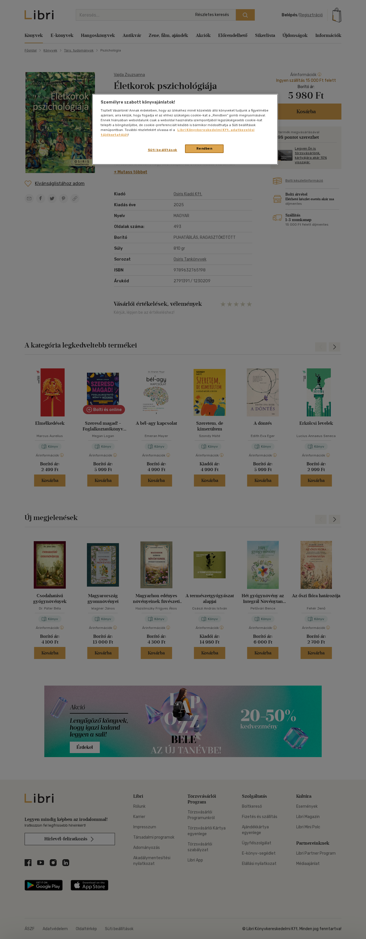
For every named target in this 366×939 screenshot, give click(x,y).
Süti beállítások (162, 150)
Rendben (204, 148)
